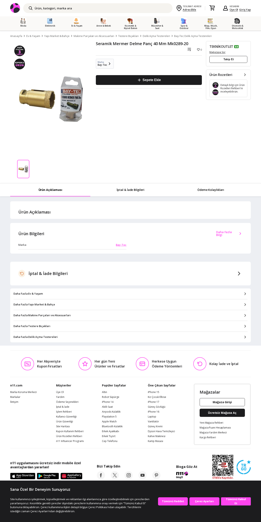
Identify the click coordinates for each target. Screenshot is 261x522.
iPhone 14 (107, 402)
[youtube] (142, 478)
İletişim (14, 402)
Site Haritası (63, 426)
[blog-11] (186, 476)
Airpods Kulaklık (111, 411)
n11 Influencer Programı (70, 441)
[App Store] (22, 476)
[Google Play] (48, 476)
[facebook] (101, 478)
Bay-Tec (121, 245)
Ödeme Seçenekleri (67, 402)
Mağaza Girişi (222, 402)
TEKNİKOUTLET (221, 47)
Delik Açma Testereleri (156, 36)
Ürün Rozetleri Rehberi (69, 436)
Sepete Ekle (152, 80)
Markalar (15, 397)
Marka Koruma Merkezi (23, 392)
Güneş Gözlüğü (156, 406)
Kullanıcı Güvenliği (66, 416)
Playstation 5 (109, 416)
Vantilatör (153, 421)
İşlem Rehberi (64, 411)
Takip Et (228, 59)
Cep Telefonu (109, 441)
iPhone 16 (153, 411)
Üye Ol (234, 9)
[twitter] (115, 478)
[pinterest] (156, 478)
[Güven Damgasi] (244, 467)
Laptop (152, 416)
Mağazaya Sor (217, 52)
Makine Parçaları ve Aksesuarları (94, 36)
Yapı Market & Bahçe (57, 36)
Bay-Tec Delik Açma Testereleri (193, 36)
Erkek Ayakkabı (110, 431)
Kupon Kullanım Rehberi (70, 431)
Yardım (60, 397)
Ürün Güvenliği (64, 421)
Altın (104, 392)
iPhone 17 (153, 402)
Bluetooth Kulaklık (112, 426)
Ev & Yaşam (33, 36)
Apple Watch (109, 421)
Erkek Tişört (108, 436)
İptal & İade (62, 406)
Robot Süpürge (110, 397)
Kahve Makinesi (156, 436)
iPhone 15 (153, 392)
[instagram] (129, 478)
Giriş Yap (245, 9)
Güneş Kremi (155, 426)
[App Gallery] (71, 476)
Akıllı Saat (107, 406)
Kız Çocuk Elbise (157, 397)
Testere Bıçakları (128, 36)
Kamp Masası (155, 441)
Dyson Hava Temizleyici (161, 431)
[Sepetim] (212, 8)
